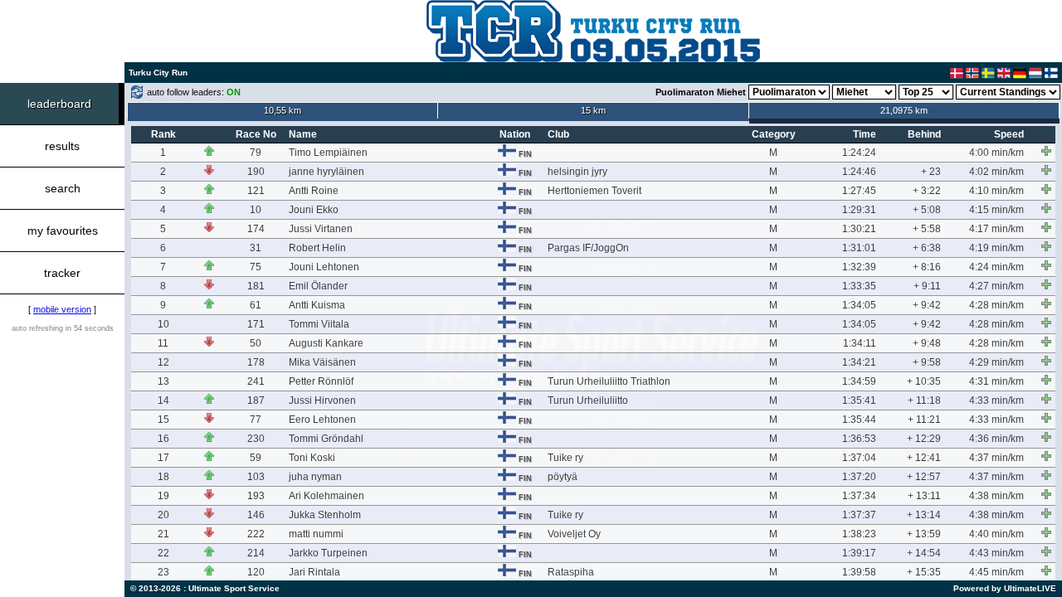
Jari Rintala (314, 572)
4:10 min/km (996, 191)
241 (256, 381)
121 (256, 191)
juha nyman (315, 477)
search (62, 188)
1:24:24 (859, 152)
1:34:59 (859, 381)
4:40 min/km (996, 534)
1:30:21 (859, 229)
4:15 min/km (996, 210)
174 (256, 229)
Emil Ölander (318, 286)
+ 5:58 (927, 229)
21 (163, 534)
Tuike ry (565, 458)
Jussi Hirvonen (322, 400)
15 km (593, 110)
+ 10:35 (924, 381)
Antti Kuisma (317, 305)
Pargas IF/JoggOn (588, 248)
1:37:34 (859, 496)
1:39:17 (859, 553)
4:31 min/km (996, 381)
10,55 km (282, 110)
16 (163, 438)
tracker (62, 272)
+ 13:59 (924, 534)
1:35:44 (859, 419)
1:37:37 (859, 515)
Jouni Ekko (314, 210)
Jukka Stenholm (325, 515)
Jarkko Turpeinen (328, 553)
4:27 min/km (996, 286)
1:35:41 (859, 400)
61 (255, 305)
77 (255, 419)
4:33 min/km (996, 400)
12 (163, 362)
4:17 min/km (996, 229)
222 (256, 534)
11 (163, 343)
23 (163, 572)
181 (256, 286)
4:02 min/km (996, 171)
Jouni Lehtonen (324, 267)
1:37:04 (859, 458)
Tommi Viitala (319, 324)
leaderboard (59, 103)
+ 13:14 (924, 515)
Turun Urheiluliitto (588, 400)
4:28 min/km (996, 305)
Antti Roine (314, 191)
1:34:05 (859, 305)
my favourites (62, 230)
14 (163, 400)
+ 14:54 (924, 553)
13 (163, 381)
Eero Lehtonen (322, 419)
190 (256, 171)
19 (163, 496)
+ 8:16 (927, 267)
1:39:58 (859, 572)
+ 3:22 (927, 191)
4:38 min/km (996, 496)
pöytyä (562, 477)
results (62, 146)
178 (256, 362)
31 (255, 248)
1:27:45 (859, 191)
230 (256, 438)
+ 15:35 (924, 572)
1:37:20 (859, 477)
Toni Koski (312, 458)
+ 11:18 (924, 400)
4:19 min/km (996, 248)
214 (256, 553)
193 (256, 496)
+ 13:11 (924, 496)
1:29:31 (859, 210)
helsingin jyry (577, 171)
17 (163, 458)
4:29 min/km (996, 362)
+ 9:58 (927, 362)
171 (256, 324)
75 (255, 267)
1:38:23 (859, 534)
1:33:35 (859, 286)
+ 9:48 (927, 343)
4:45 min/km (996, 572)
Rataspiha (571, 572)
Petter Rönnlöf (321, 381)
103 (256, 477)
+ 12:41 (924, 458)
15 (163, 419)
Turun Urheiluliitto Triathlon (609, 381)
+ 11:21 (924, 419)
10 (255, 210)
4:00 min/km (996, 152)
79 (255, 152)
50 (255, 343)
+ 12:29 (924, 438)
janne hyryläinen (326, 171)
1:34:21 (859, 362)
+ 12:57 (924, 477)
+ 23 (931, 171)
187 (256, 400)
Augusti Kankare (326, 343)
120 (256, 572)
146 (256, 515)
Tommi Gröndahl (326, 438)
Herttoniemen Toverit (594, 191)
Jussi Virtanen (321, 229)
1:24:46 (859, 171)
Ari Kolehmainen (326, 496)
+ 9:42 (927, 305)
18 (163, 477)
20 (163, 515)
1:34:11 (859, 343)
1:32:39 (859, 267)
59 (255, 458)
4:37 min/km (996, 458)
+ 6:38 (927, 248)
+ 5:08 (927, 210)
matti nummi (316, 534)
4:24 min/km (996, 267)
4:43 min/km (996, 553)
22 (163, 553)
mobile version (62, 309)
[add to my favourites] (1046, 151)
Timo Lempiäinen (328, 152)
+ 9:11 (927, 286)
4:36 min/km (996, 438)
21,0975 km (904, 110)
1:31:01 (859, 248)
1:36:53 (859, 438)
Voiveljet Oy (574, 534)
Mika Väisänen (322, 362)
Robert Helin (317, 248)
